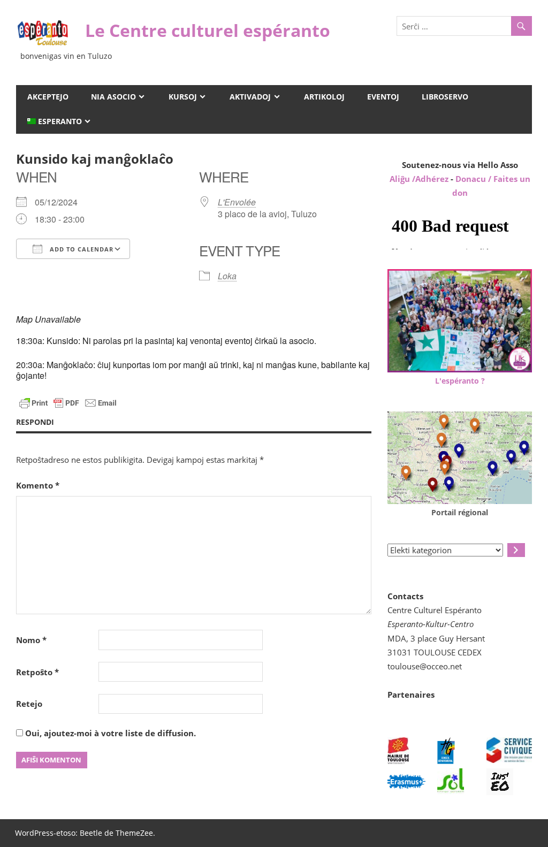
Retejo (29, 703)
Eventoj (383, 96)
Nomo (31, 640)
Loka (227, 276)
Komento (37, 485)
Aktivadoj (250, 96)
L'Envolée (237, 202)
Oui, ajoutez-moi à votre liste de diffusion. (109, 733)
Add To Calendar (80, 249)
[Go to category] (516, 550)
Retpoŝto (37, 672)
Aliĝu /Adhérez (420, 178)
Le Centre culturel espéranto (207, 30)
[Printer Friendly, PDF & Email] (68, 402)
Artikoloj (324, 96)
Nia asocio (113, 96)
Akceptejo (47, 96)
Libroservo (445, 96)
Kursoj (183, 96)
